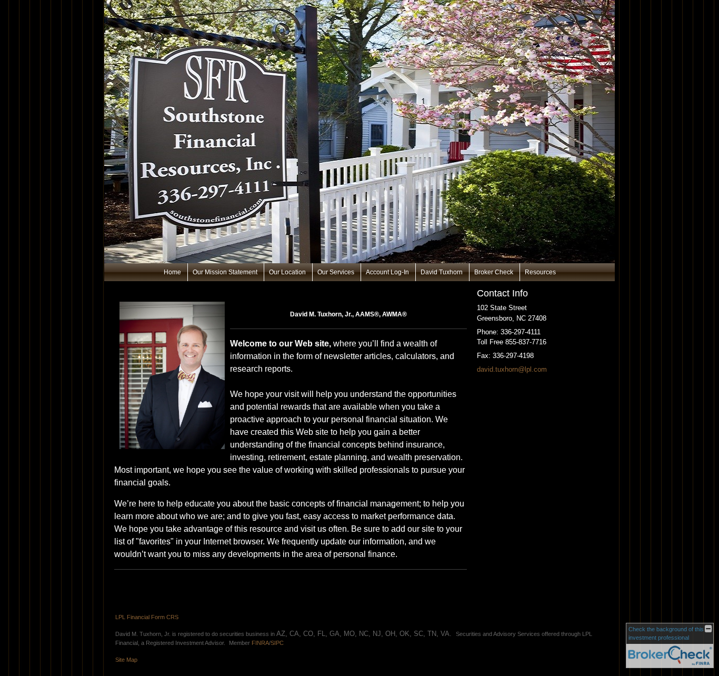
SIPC (277, 643)
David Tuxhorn (442, 272)
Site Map (126, 660)
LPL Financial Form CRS (146, 617)
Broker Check (493, 272)
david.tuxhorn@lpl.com (512, 369)
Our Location (287, 272)
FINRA (260, 643)
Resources (540, 272)
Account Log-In (387, 272)
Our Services (335, 272)
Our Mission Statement (225, 272)
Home (172, 272)
